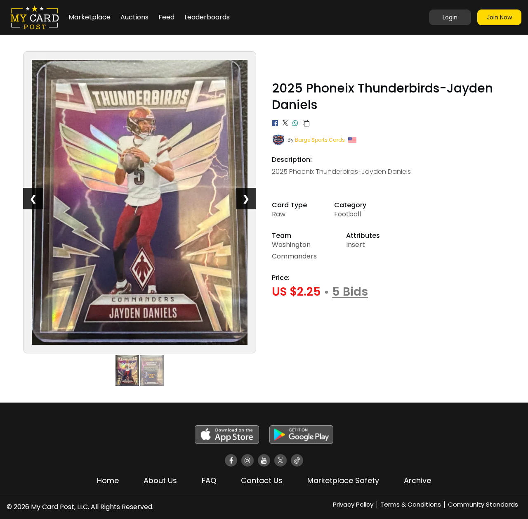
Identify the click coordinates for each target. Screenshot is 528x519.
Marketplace (89, 17)
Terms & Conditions (410, 504)
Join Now (499, 17)
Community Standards (483, 504)
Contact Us (262, 480)
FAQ (209, 480)
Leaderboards (207, 17)
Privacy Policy (353, 504)
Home (108, 480)
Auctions (134, 17)
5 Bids (350, 291)
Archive (417, 480)
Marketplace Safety (343, 480)
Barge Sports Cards (320, 139)
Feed (166, 17)
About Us (160, 480)
